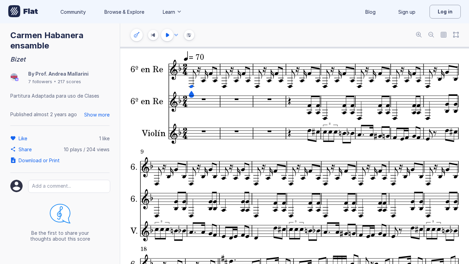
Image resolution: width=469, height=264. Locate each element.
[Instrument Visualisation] (189, 35)
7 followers (40, 81)
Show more (97, 115)
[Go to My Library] (23, 11)
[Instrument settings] (136, 35)
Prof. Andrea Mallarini (62, 74)
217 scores (69, 81)
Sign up (406, 12)
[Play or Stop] (167, 35)
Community (73, 12)
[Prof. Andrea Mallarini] (14, 77)
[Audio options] (176, 35)
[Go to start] (153, 35)
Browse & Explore (124, 12)
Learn (169, 12)
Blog (370, 12)
